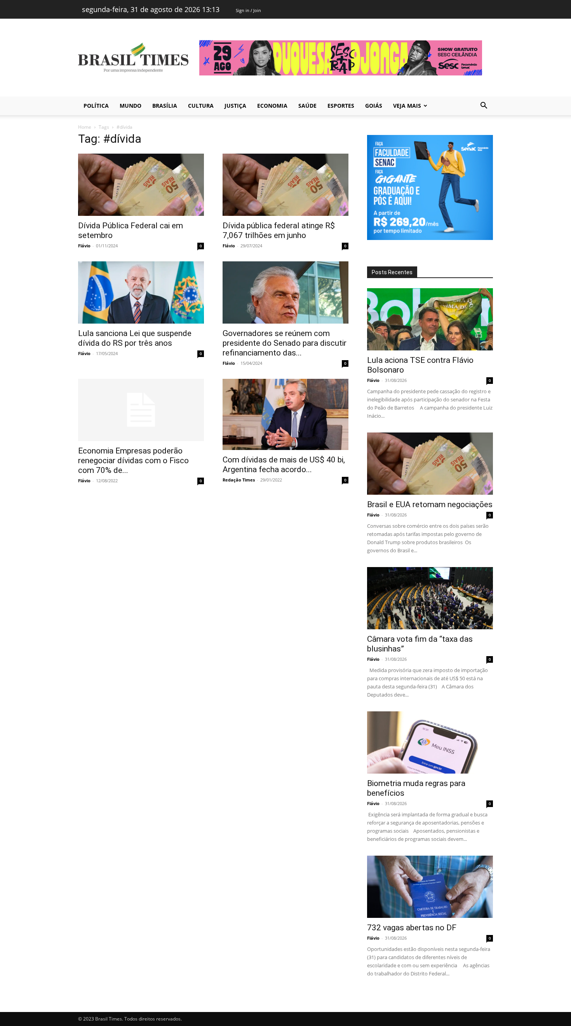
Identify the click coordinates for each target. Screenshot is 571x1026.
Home (84, 127)
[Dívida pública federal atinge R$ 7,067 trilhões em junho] (285, 185)
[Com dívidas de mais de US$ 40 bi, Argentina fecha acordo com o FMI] (285, 414)
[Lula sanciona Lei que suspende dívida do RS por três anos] (141, 292)
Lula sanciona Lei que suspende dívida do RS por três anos (134, 338)
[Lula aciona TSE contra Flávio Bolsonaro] (430, 319)
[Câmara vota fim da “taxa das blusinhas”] (430, 598)
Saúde (307, 105)
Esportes (340, 105)
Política (96, 105)
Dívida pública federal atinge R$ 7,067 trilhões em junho (279, 230)
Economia (272, 105)
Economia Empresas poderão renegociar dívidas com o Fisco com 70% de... (133, 460)
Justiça (235, 105)
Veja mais (407, 105)
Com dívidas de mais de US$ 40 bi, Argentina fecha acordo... (284, 464)
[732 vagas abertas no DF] (430, 887)
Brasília (164, 105)
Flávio (84, 246)
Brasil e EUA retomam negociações (430, 504)
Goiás (373, 105)
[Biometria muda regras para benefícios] (430, 742)
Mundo (130, 105)
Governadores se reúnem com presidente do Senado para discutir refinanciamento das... (284, 343)
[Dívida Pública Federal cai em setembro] (141, 185)
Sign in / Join (248, 10)
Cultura (201, 105)
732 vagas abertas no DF (411, 927)
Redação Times (239, 480)
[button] (483, 106)
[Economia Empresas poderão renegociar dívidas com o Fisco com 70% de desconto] (141, 410)
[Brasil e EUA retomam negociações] (430, 463)
